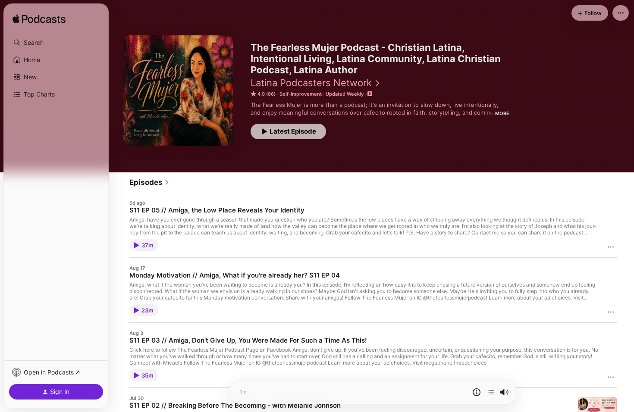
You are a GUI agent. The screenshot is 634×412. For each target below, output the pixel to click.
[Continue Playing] (491, 392)
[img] (39, 19)
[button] (56, 42)
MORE (502, 113)
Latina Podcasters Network (311, 82)
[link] (149, 182)
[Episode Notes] (476, 392)
